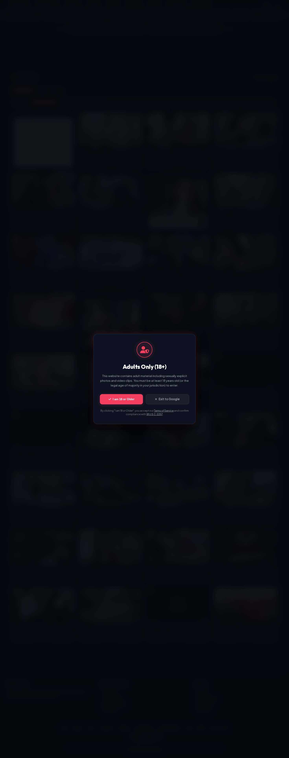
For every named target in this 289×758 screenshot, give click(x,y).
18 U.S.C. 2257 (154, 414)
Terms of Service (164, 410)
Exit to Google (169, 399)
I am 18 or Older (123, 399)
